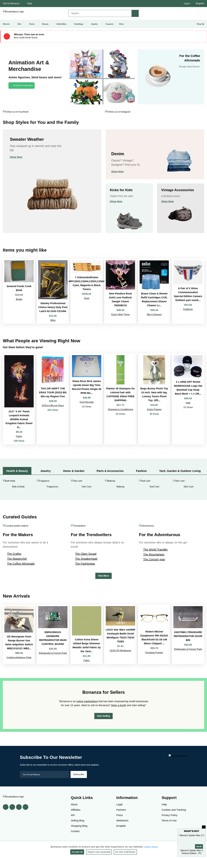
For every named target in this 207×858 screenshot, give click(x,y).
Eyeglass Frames (154, 652)
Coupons (109, 24)
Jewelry (94, 24)
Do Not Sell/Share (125, 852)
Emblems (188, 309)
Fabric (19, 436)
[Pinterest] (19, 807)
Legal (119, 804)
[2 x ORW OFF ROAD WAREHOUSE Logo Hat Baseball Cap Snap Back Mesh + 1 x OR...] (188, 399)
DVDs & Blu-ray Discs (53, 405)
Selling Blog (77, 820)
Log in (187, 3)
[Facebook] (5, 807)
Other (53, 320)
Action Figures (154, 409)
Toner (86, 298)
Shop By (200, 24)
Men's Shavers (154, 314)
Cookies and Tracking (174, 809)
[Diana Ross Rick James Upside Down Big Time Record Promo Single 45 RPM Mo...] (87, 399)
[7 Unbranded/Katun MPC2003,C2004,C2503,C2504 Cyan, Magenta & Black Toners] (87, 291)
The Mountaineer (153, 554)
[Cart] (201, 13)
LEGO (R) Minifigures (120, 650)
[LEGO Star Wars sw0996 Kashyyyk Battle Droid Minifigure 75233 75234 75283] (120, 634)
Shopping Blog (79, 825)
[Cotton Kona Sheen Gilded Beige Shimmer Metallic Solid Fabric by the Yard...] (87, 634)
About (74, 804)
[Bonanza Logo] (13, 12)
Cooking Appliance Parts (19, 657)
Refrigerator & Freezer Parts (53, 653)
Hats (188, 403)
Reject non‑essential (98, 852)
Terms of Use (169, 820)
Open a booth (118, 705)
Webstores (122, 820)
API (73, 815)
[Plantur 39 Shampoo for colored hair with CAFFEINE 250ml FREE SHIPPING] (120, 399)
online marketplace (87, 701)
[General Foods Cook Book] (19, 291)
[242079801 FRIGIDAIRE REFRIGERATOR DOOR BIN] (188, 634)
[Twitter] (12, 807)
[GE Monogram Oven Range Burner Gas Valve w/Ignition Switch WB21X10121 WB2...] (19, 634)
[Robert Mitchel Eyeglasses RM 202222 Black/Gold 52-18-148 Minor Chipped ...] (154, 634)
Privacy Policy (169, 815)
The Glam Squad (85, 553)
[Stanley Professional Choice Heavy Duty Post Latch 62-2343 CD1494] (53, 291)
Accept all (77, 852)
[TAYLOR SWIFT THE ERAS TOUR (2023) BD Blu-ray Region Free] (53, 399)
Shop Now (16, 157)
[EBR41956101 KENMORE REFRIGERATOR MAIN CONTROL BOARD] (53, 634)
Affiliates (75, 809)
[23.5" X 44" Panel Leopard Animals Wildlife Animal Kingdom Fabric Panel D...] (19, 399)
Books (19, 299)
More (121, 24)
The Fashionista (85, 563)
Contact (75, 831)
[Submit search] (135, 13)
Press (119, 815)
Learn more (151, 846)
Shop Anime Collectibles (23, 85)
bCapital (121, 825)
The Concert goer (154, 559)
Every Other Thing (120, 314)
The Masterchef (17, 558)
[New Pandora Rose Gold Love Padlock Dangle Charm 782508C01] (120, 291)
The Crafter (14, 553)
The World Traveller (155, 549)
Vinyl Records (87, 402)
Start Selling (103, 716)
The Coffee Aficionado (21, 563)
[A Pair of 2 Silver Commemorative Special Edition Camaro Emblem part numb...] (188, 291)
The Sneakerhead (86, 558)
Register (200, 3)
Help (29, 3)
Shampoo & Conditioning (120, 409)
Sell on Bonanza (11, 3)
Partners (121, 809)
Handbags (78, 24)
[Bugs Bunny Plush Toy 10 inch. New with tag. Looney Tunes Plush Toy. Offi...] (154, 399)
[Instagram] (25, 807)
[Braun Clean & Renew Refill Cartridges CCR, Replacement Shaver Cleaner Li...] (154, 291)
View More (103, 576)
